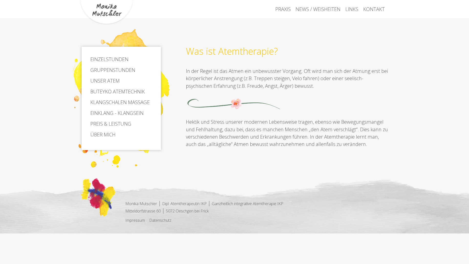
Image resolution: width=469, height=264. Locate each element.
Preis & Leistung (110, 123)
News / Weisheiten (318, 9)
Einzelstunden (109, 59)
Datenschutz (160, 220)
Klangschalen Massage (120, 102)
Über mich (103, 134)
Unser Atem (105, 80)
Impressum (135, 220)
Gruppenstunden (112, 69)
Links (351, 9)
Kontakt (374, 9)
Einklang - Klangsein (117, 113)
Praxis (283, 9)
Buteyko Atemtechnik (117, 91)
